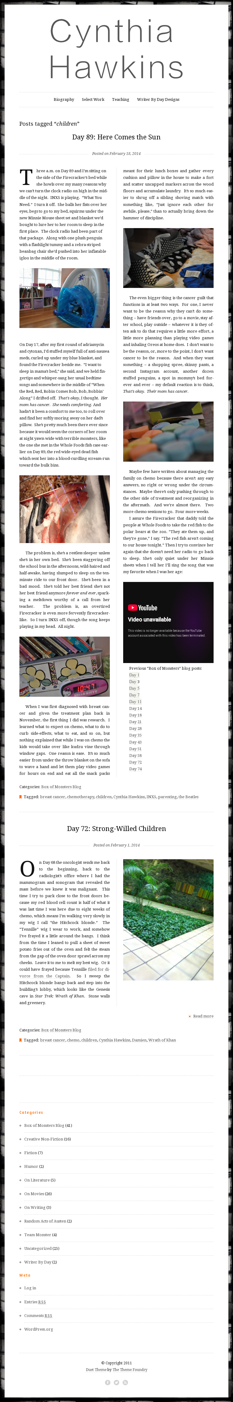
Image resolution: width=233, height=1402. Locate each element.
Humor (31, 1166)
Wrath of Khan (162, 1040)
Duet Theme (96, 1370)
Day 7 (134, 695)
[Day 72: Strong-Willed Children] (117, 835)
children (104, 797)
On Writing (35, 1207)
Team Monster (37, 1235)
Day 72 (135, 762)
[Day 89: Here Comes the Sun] (116, 144)
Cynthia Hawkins (129, 797)
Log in (30, 1288)
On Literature (37, 1180)
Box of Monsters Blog (61, 787)
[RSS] (125, 1382)
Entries (35, 1302)
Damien (139, 1040)
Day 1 (134, 675)
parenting (167, 797)
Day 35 (135, 735)
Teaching (120, 99)
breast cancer (52, 797)
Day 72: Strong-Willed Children (116, 829)
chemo (73, 1040)
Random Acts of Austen (45, 1221)
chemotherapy (80, 797)
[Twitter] (116, 1382)
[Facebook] (107, 1382)
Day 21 (135, 722)
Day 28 (135, 728)
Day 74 (135, 769)
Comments (38, 1315)
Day (133, 681)
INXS (151, 797)
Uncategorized (38, 1248)
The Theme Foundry (130, 1370)
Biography (64, 99)
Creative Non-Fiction (43, 1139)
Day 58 (135, 755)
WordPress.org (38, 1329)
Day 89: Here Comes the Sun (116, 137)
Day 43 (135, 742)
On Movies (34, 1194)
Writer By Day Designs (158, 99)
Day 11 (135, 701)
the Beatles (188, 797)
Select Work (93, 99)
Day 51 (135, 749)
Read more (203, 1016)
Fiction (30, 1153)
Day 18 (135, 715)
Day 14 (135, 708)
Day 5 (134, 688)
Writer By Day (37, 1262)
